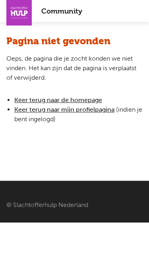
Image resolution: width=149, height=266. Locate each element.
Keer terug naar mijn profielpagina (64, 109)
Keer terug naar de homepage (58, 100)
